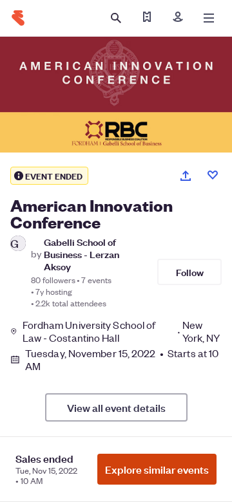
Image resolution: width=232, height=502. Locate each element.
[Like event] (213, 175)
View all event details (116, 407)
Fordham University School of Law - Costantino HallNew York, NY (121, 331)
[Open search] (116, 18)
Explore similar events (157, 469)
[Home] (18, 18)
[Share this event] (185, 176)
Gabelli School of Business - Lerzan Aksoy (81, 254)
